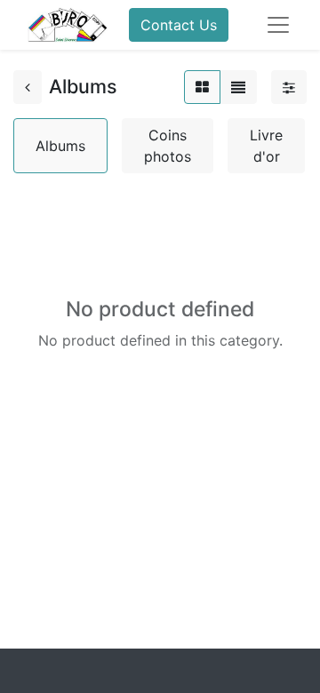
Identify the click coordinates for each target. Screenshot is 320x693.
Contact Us (178, 25)
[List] (238, 87)
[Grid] (202, 87)
